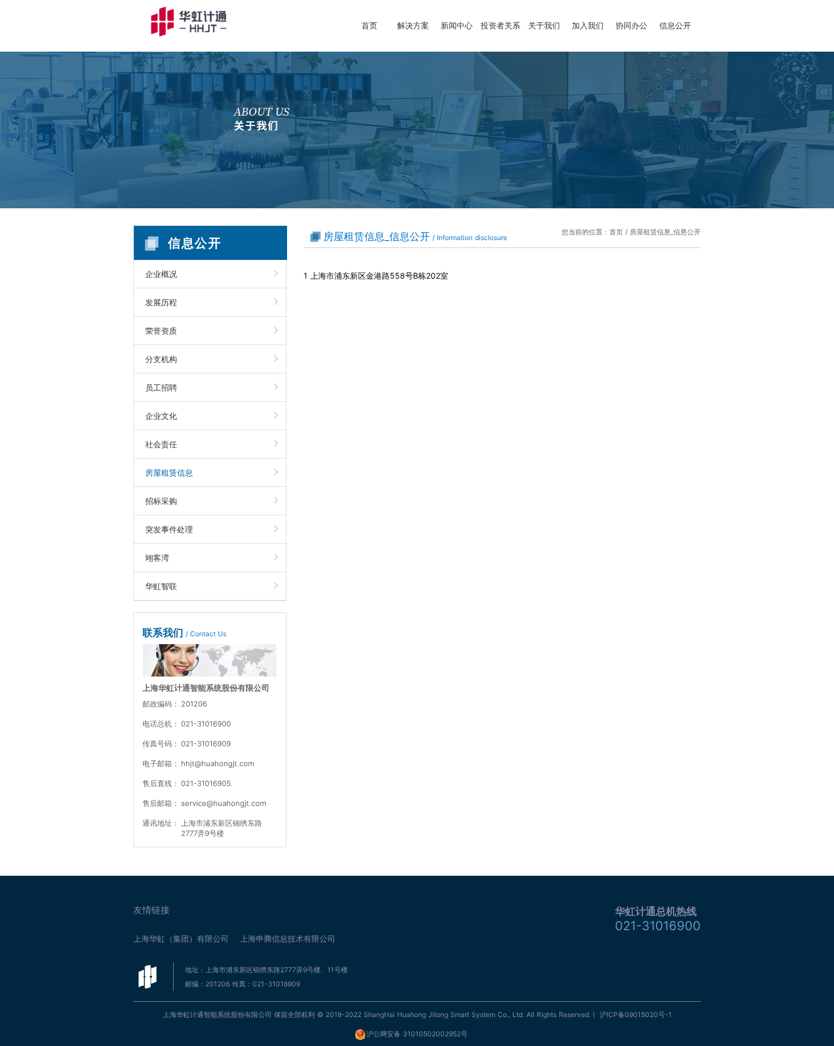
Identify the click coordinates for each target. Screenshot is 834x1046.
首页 (369, 25)
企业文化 (161, 416)
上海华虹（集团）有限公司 (181, 938)
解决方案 (413, 25)
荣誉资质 (161, 330)
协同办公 (631, 25)
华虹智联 (161, 586)
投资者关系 (500, 25)
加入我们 (588, 25)
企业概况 (161, 274)
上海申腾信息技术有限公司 (287, 938)
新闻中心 (457, 25)
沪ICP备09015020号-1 (636, 1014)
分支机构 (161, 359)
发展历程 (161, 302)
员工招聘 (161, 387)
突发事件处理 (169, 529)
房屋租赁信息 (169, 472)
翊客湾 (157, 557)
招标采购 (161, 501)
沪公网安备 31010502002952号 (417, 1034)
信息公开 (675, 25)
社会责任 (161, 444)
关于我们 (544, 25)
